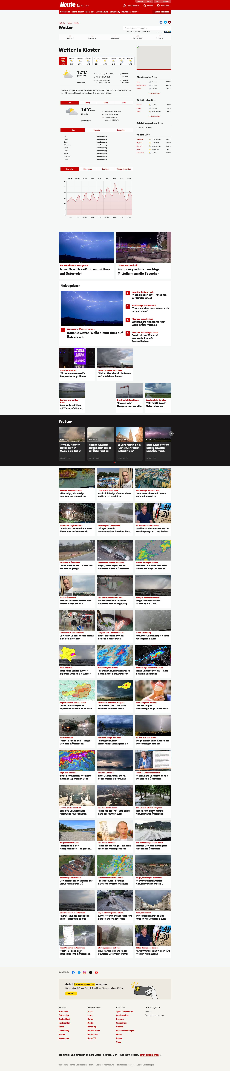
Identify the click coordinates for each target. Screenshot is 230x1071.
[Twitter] (165, 22)
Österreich (65, 12)
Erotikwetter (121, 130)
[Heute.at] (68, 4)
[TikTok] (90, 972)
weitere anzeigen (155, 93)
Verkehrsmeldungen (125, 1030)
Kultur (90, 1019)
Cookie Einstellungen (145, 1065)
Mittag (88, 103)
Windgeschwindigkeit (124, 169)
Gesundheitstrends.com (154, 1015)
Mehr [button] (134, 12)
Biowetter (160, 38)
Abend (106, 103)
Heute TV (91, 1038)
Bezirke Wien (137, 38)
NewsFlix (148, 1011)
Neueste (165, 12)
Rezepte (120, 1019)
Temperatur (69, 169)
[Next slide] (171, 433)
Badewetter (115, 38)
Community (115, 12)
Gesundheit (121, 1023)
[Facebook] (161, 22)
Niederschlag (87, 169)
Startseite (62, 23)
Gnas (138, 82)
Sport (74, 12)
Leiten (138, 149)
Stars (89, 1011)
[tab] (114, 462)
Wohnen (119, 1027)
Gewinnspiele (122, 1015)
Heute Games (93, 1030)
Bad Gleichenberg (142, 85)
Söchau (139, 89)
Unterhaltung (102, 12)
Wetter (66, 27)
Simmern (139, 146)
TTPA (91, 1065)
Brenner (139, 105)
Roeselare (140, 139)
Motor (119, 1034)
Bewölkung (105, 169)
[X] (79, 972)
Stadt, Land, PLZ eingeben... (137, 28)
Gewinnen (126, 12)
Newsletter (64, 1038)
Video (157, 12)
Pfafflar (139, 108)
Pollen (73, 130)
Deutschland (64, 1019)
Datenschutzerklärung (105, 1065)
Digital (90, 1023)
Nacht (124, 103)
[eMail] (169, 22)
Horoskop (91, 1027)
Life (93, 12)
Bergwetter (92, 38)
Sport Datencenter (124, 1011)
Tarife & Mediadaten (78, 1065)
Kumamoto (140, 153)
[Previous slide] (58, 433)
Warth (139, 111)
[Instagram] (84, 972)
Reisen (119, 1038)
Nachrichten (64, 1023)
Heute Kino (92, 1034)
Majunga (139, 143)
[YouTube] (96, 972)
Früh (69, 103)
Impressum (63, 1065)
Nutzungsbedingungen (125, 1065)
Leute (90, 1015)
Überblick (70, 38)
